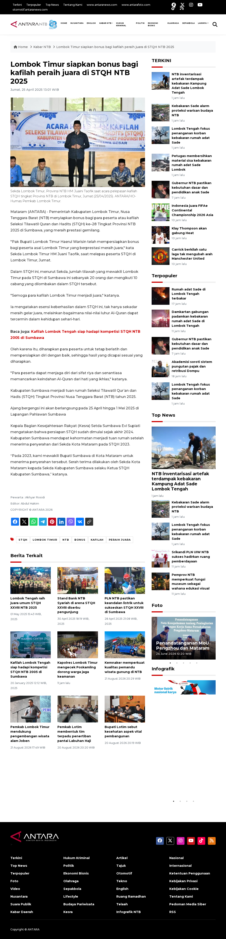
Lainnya (202, 23)
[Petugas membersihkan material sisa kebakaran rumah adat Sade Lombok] (161, 162)
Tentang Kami (72, 4)
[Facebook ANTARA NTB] (173, 5)
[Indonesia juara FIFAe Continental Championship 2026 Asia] (161, 212)
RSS (172, 912)
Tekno (121, 881)
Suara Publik (20, 904)
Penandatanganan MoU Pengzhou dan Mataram (182, 645)
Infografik (163, 668)
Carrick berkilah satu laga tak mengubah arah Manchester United (192, 254)
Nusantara (19, 896)
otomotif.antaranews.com (30, 9)
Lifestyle (70, 896)
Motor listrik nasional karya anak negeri (179, 786)
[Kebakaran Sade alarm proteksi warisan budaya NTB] (161, 112)
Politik (140, 23)
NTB (65, 539)
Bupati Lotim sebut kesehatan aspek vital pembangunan (123, 731)
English (122, 889)
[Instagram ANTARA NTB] (191, 5)
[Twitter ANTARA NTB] (182, 5)
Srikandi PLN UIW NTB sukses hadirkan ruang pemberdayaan (191, 556)
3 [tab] (183, 663)
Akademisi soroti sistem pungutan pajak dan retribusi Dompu (192, 366)
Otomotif (124, 873)
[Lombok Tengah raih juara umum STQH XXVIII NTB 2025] (30, 580)
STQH (23, 539)
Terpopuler (33, 4)
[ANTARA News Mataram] (34, 24)
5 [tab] (197, 663)
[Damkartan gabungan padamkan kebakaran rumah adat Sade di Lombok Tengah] (161, 318)
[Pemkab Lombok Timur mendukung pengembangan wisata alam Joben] (30, 709)
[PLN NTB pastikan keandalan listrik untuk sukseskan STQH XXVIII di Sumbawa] (125, 580)
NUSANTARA (76, 23)
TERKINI (161, 60)
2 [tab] (177, 663)
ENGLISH (91, 23)
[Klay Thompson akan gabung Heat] (161, 235)
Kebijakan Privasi (183, 881)
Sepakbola (188, 23)
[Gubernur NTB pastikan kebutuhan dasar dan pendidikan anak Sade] (161, 189)
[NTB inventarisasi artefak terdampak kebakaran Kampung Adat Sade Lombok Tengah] (161, 80)
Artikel (122, 858)
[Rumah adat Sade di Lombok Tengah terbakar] (161, 296)
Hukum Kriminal (121, 24)
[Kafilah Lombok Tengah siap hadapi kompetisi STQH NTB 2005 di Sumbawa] (30, 644)
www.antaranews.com (102, 4)
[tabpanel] (184, 638)
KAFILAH (97, 539)
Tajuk (121, 866)
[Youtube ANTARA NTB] (200, 5)
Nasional (176, 858)
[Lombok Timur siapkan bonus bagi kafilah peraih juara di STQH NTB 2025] (184, 447)
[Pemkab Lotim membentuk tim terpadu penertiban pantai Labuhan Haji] (77, 709)
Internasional (180, 866)
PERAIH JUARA (120, 539)
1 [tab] (170, 663)
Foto (157, 605)
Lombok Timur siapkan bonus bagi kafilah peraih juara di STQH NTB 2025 (115, 47)
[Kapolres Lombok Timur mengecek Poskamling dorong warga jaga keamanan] (77, 644)
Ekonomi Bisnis (153, 24)
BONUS (79, 539)
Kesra (68, 912)
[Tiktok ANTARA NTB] (173, 8)
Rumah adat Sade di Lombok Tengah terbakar (188, 294)
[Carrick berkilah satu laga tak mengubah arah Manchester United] (161, 256)
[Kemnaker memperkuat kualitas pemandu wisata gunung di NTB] (125, 644)
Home (23, 47)
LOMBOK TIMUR (45, 539)
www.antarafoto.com (136, 4)
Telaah (122, 904)
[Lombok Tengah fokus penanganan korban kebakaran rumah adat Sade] (161, 135)
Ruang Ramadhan (131, 896)
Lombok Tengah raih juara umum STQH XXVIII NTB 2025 (27, 603)
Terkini (17, 4)
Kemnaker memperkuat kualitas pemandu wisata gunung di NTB (125, 667)
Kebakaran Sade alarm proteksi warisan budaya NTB (192, 110)
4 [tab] (190, 663)
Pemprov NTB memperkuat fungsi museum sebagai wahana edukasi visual (190, 581)
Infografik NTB (128, 912)
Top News (52, 4)
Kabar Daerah (21, 912)
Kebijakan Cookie (184, 889)
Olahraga (173, 23)
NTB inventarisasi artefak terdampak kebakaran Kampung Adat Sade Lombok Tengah (189, 83)
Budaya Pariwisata (78, 904)
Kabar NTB (105, 23)
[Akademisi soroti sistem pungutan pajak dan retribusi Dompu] (161, 368)
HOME (64, 23)
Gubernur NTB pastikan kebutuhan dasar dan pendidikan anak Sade (191, 187)
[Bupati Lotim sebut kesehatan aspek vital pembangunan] (125, 709)
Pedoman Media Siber (187, 904)
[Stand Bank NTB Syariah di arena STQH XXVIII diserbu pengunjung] (77, 580)
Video (15, 889)
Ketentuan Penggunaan (189, 873)
